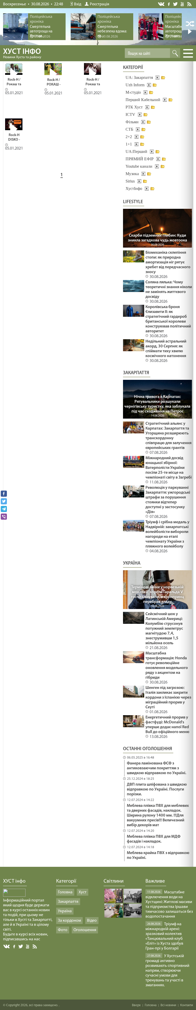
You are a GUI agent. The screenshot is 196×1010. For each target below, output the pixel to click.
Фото (62, 930)
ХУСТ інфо (22, 53)
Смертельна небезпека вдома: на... (112, 31)
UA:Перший (136, 151)
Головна (65, 892)
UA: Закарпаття (139, 77)
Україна (65, 911)
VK (161, 4)
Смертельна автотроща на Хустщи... (41, 31)
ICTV (130, 114)
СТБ (129, 129)
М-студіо (133, 92)
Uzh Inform (135, 85)
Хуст (83, 892)
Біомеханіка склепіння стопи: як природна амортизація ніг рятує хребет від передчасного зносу (167, 262)
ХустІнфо (134, 188)
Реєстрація (99, 4)
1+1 (129, 144)
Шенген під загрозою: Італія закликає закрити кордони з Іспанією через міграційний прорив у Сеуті (168, 697)
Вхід (77, 4)
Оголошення (85, 930)
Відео (92, 921)
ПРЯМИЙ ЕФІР (140, 159)
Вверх (136, 1005)
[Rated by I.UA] (14, 896)
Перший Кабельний (143, 100)
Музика (132, 174)
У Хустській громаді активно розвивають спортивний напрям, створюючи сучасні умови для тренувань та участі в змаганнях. (167, 970)
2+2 (129, 137)
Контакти (186, 1005)
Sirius (130, 181)
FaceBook (14, 946)
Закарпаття (68, 902)
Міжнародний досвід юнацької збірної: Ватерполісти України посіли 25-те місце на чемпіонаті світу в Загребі (168, 468)
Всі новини (168, 1005)
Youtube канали (139, 166)
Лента (190, 3)
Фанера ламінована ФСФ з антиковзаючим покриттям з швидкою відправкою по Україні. (156, 768)
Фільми (132, 122)
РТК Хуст (134, 107)
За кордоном (69, 921)
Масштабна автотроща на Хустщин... (176, 31)
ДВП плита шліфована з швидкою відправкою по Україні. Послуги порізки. (157, 789)
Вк (7, 946)
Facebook (169, 4)
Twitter (175, 4)
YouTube (182, 3)
